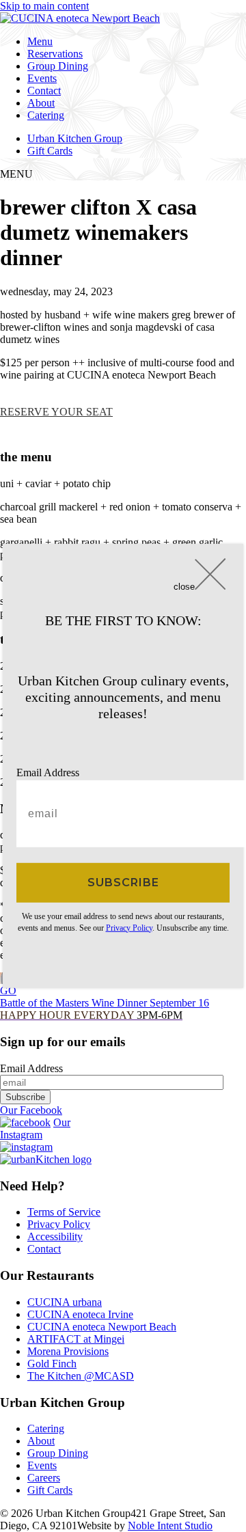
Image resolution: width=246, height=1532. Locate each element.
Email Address (47, 772)
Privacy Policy (129, 927)
